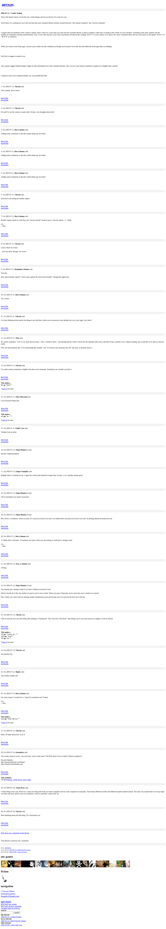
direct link (4, 98)
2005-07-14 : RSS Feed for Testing (20, 850)
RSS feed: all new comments (11, 906)
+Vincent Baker (7, 891)
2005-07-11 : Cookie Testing (11, 917)
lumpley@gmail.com (10, 896)
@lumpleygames (8, 894)
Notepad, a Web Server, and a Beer (18, 780)
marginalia (4, 100)
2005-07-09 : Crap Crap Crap (18, 852)
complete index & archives (10, 908)
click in (4, 389)
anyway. (8, 848)
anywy (7, 4)
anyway (6, 901)
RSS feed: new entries (9, 904)
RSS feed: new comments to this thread (15, 833)
